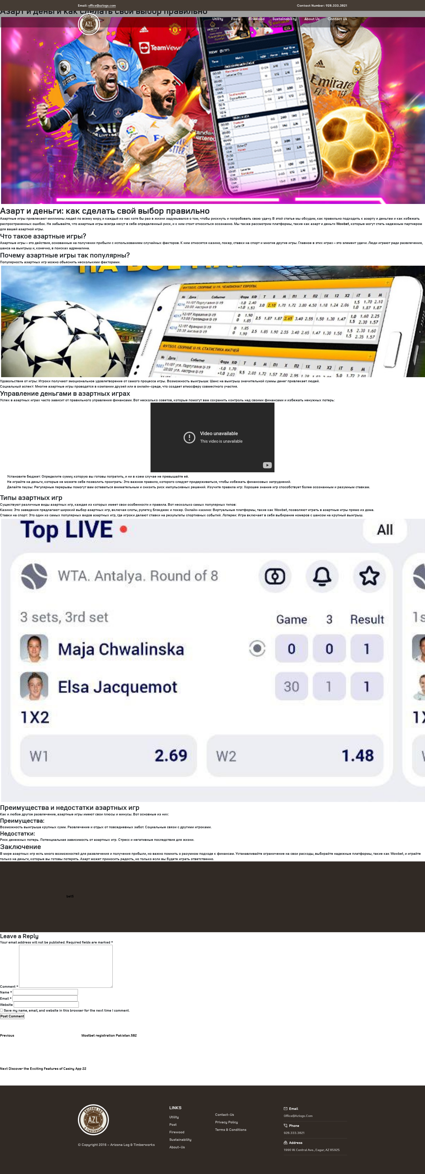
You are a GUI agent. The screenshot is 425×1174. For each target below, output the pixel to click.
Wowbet (342, 223)
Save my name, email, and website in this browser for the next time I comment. (67, 1010)
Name (6, 992)
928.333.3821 (294, 1132)
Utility (217, 19)
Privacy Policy (226, 1122)
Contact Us (337, 19)
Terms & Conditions (230, 1129)
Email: (97, 5)
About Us (312, 19)
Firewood (257, 19)
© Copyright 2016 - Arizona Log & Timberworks (116, 1144)
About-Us (177, 1147)
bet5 (70, 896)
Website (6, 1004)
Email (6, 998)
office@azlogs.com (298, 1115)
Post (173, 1124)
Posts (236, 19)
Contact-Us (224, 1114)
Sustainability (284, 19)
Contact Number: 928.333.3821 (322, 6)
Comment (9, 986)
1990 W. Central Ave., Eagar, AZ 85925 (312, 1149)
